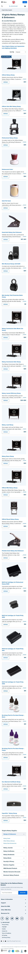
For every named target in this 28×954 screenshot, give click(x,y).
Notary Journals (8, 847)
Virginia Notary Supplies (7, 10)
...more (24, 79)
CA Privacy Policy (6, 937)
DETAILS (5, 82)
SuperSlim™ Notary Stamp (9, 813)
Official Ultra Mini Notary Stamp (11, 106)
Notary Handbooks (8, 854)
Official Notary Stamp (8, 75)
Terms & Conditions (6, 933)
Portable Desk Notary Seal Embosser (13, 550)
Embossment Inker (7, 169)
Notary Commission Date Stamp (11, 362)
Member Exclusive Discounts (11, 872)
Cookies (4, 929)
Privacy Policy (5, 924)
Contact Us (4, 931)
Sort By (12, 52)
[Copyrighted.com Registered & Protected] (4, 950)
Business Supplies (8, 865)
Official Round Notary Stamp (10, 519)
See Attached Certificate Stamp (11, 782)
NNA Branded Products (10, 868)
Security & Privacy (8, 861)
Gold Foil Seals (6, 201)
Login (25, 2)
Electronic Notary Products (11, 875)
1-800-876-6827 (14, 6)
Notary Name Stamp (8, 456)
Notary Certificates (8, 851)
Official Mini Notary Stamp (9, 488)
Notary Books (7, 858)
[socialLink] (2, 919)
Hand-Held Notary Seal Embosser (12, 232)
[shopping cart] (23, 6)
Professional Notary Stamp (10, 138)
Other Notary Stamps (9, 841)
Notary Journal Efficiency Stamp (11, 393)
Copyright (4, 926)
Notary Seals (6, 838)
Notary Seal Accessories (9, 843)
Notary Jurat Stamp (7, 425)
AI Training (4, 935)
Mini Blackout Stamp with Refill (11, 264)
